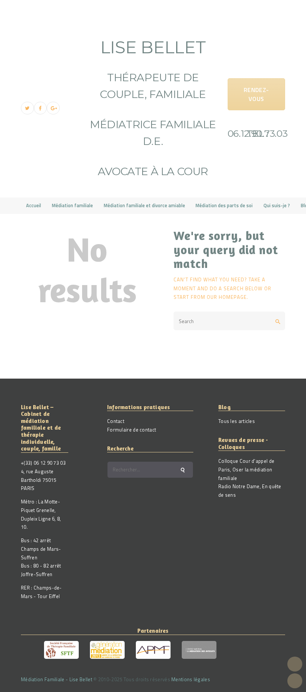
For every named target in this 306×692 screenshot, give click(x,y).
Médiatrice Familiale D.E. (153, 133)
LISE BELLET (153, 47)
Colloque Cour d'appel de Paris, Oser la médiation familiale (246, 469)
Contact (115, 421)
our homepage (227, 297)
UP (294, 664)
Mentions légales (190, 679)
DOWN (294, 680)
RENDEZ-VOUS (256, 94)
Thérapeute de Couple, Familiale (153, 86)
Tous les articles (236, 421)
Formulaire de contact (131, 429)
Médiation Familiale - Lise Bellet (56, 679)
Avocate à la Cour (153, 171)
